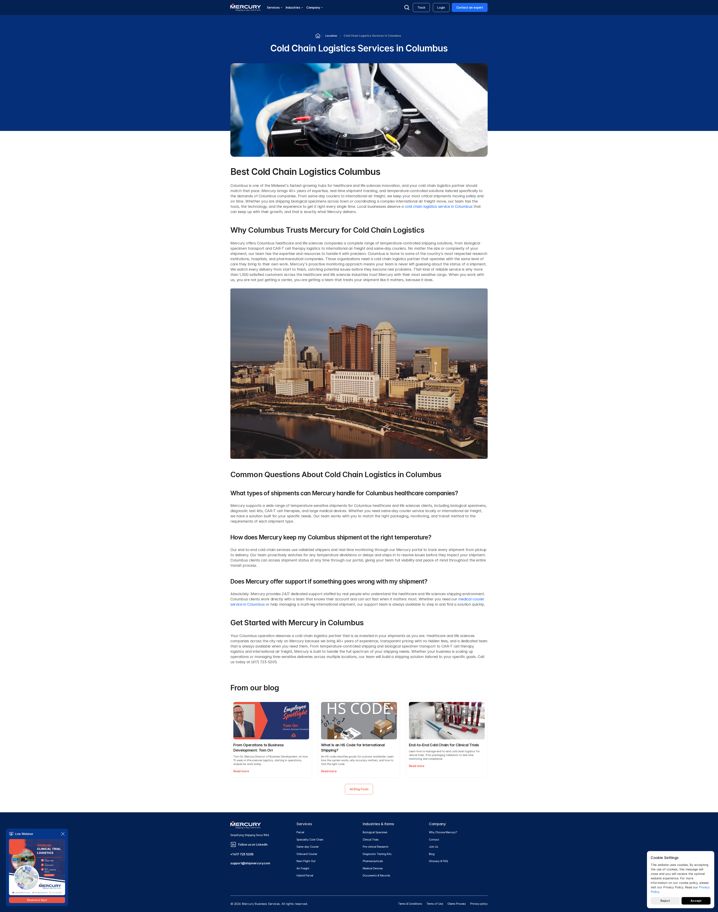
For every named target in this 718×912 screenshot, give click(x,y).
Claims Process (456, 903)
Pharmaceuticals (373, 861)
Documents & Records (376, 875)
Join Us (433, 846)
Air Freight (303, 868)
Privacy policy (479, 903)
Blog (432, 854)
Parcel (300, 832)
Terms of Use (434, 903)
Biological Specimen (375, 832)
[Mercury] (245, 7)
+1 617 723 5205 (242, 854)
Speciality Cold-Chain (310, 839)
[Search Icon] (407, 7)
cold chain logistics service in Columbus (438, 206)
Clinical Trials (371, 839)
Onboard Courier (307, 854)
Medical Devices (373, 868)
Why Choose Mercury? (443, 832)
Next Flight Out (306, 861)
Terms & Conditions (410, 903)
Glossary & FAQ (438, 861)
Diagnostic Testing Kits (377, 854)
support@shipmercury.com (250, 863)
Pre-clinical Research (375, 846)
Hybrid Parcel (305, 875)
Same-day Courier (308, 846)
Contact (434, 839)
